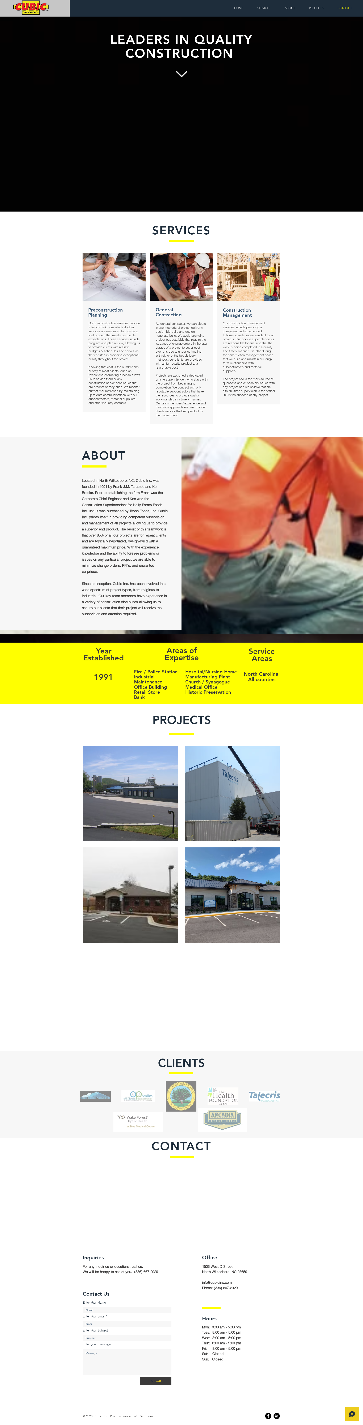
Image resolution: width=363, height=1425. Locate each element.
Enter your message (97, 1344)
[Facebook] (268, 1416)
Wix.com (147, 1416)
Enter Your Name (94, 1302)
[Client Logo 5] (264, 1096)
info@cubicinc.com (217, 1282)
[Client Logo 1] (95, 1096)
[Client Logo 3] (181, 1096)
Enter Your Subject (95, 1330)
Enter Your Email (94, 1316)
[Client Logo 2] (138, 1096)
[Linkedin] (277, 1416)
